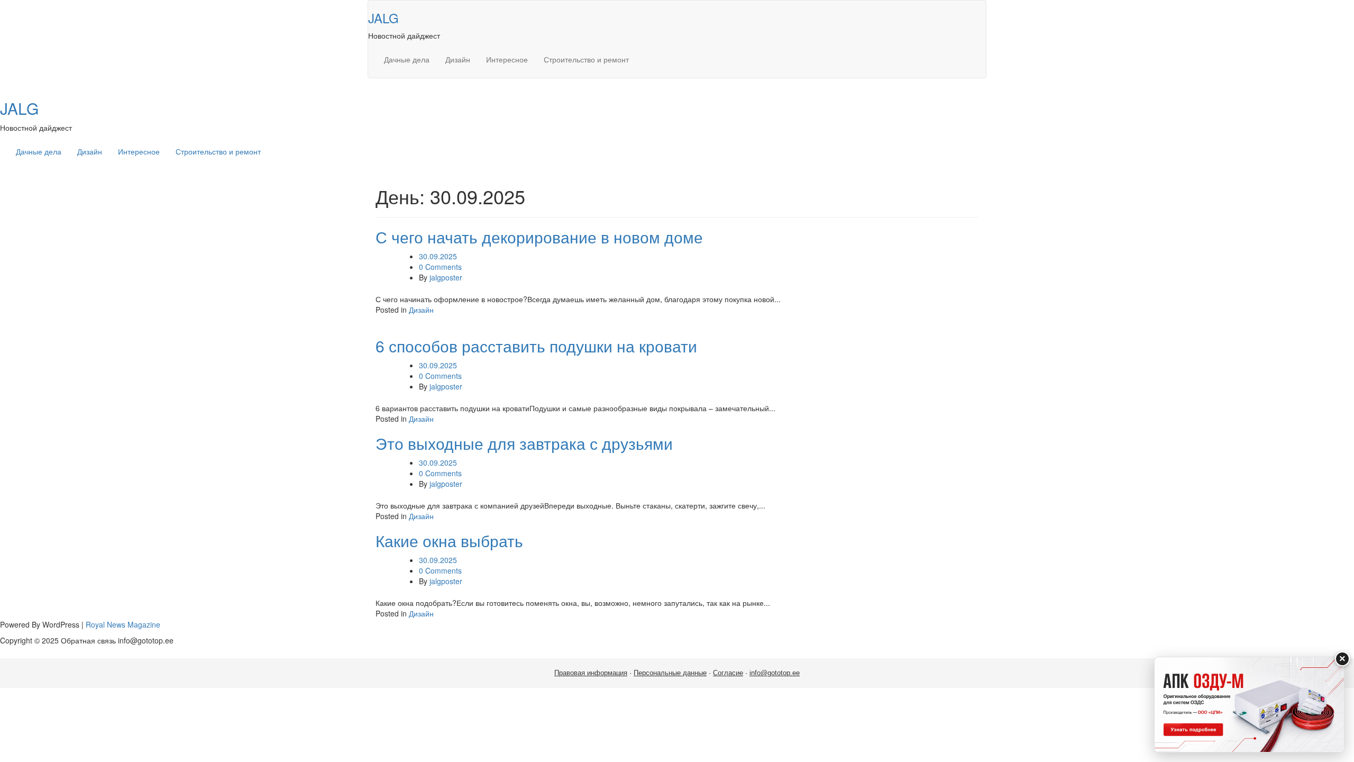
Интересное (507, 59)
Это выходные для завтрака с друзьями (524, 443)
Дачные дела (406, 59)
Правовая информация (590, 673)
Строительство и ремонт (586, 59)
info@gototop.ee (774, 673)
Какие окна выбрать (449, 540)
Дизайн (457, 59)
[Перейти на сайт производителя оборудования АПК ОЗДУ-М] (1249, 704)
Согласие (728, 673)
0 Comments (440, 266)
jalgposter (445, 277)
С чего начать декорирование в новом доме (539, 236)
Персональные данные (670, 673)
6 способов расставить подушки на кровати (536, 345)
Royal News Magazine (123, 624)
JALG (383, 17)
